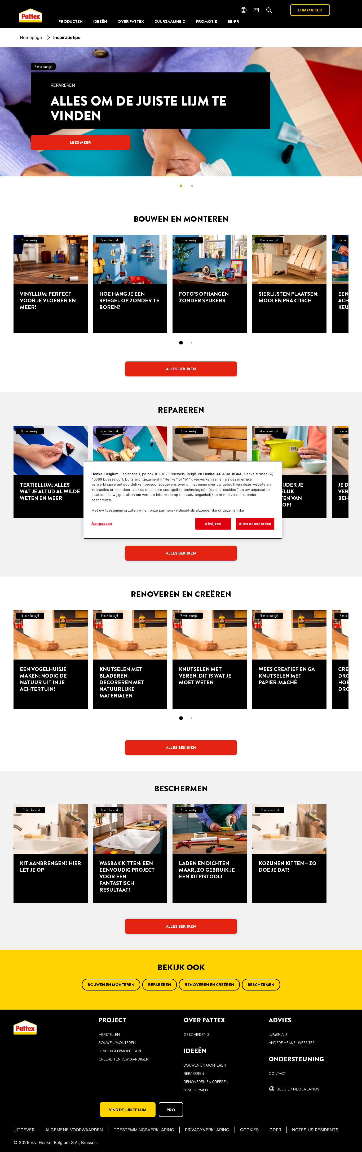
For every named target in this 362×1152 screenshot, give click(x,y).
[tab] (192, 186)
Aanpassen (101, 523)
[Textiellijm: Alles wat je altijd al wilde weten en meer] (51, 472)
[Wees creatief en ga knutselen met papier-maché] (289, 659)
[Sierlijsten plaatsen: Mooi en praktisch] (289, 284)
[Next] (359, 111)
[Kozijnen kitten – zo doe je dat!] (289, 853)
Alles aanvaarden (255, 524)
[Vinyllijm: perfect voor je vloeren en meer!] (51, 284)
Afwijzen (213, 524)
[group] (181, 121)
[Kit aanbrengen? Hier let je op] (51, 853)
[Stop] (181, 186)
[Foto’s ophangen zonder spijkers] (210, 284)
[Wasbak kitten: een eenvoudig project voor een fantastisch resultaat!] (130, 853)
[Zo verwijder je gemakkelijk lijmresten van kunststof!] (289, 472)
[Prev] (19, 111)
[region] (182, 500)
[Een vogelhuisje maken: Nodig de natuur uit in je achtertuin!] (51, 659)
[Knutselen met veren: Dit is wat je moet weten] (210, 659)
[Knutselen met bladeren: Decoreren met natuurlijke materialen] (130, 659)
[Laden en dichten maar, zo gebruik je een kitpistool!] (210, 853)
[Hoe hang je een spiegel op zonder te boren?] (130, 284)
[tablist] (181, 342)
